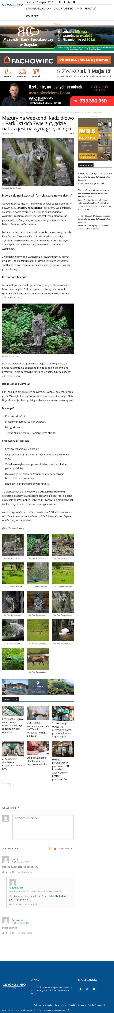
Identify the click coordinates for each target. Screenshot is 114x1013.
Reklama (90, 8)
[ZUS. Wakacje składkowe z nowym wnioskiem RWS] (13, 748)
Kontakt (32, 16)
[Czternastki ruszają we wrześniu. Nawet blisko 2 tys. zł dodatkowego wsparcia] (13, 711)
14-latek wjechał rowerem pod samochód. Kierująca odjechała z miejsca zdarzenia (94, 177)
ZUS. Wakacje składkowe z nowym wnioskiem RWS (12, 763)
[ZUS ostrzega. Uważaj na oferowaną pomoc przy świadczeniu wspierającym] (63, 713)
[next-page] (9, 785)
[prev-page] (4, 785)
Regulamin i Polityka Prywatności (91, 1005)
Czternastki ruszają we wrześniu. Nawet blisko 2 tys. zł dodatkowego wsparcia (13, 725)
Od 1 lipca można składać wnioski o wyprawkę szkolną (37, 761)
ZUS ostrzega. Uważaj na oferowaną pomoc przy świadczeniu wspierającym (62, 730)
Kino (78, 8)
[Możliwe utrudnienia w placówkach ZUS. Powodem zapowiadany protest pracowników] (63, 749)
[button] (60, 2)
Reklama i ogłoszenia (43, 1005)
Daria (39, 891)
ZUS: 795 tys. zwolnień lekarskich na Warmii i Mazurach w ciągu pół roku (38, 729)
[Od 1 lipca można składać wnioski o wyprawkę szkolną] (38, 748)
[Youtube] (74, 2)
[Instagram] (69, 2)
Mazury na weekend (25, 112)
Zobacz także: (10, 699)
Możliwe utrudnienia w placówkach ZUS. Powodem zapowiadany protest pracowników (61, 769)
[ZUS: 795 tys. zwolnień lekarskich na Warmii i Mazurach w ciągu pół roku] (38, 713)
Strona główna (37, 8)
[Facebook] (64, 2)
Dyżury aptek (63, 8)
